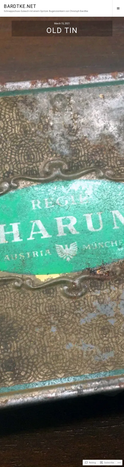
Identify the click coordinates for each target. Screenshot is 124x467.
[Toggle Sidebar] (118, 8)
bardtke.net (20, 6)
